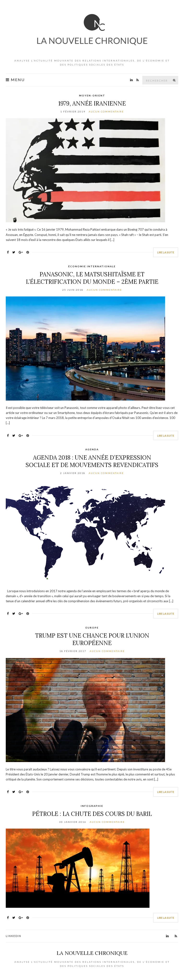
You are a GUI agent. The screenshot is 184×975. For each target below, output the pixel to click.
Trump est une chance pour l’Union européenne (92, 639)
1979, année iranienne (92, 103)
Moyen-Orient (92, 95)
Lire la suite (165, 252)
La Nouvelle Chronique (92, 953)
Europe (92, 627)
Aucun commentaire (106, 111)
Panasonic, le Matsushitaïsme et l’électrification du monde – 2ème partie (92, 278)
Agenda (92, 449)
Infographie (92, 805)
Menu (17, 80)
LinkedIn (13, 935)
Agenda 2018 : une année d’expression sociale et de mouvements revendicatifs (92, 461)
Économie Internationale (92, 266)
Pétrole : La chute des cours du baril (92, 814)
